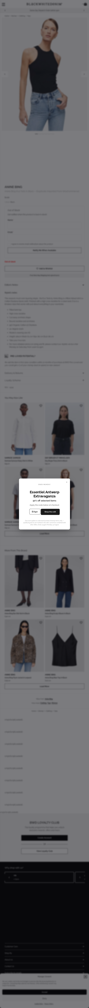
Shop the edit (50, 512)
